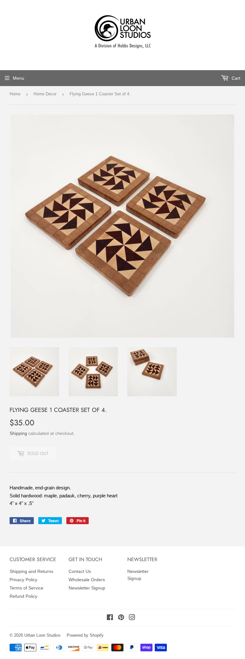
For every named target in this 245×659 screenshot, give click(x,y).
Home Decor (44, 94)
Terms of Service (26, 587)
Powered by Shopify (85, 635)
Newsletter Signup (87, 587)
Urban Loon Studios (42, 635)
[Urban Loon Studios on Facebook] (110, 618)
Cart (235, 78)
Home (15, 94)
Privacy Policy (23, 579)
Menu (18, 78)
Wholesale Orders (87, 579)
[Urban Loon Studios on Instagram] (132, 618)
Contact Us (80, 571)
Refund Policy (23, 596)
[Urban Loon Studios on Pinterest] (121, 618)
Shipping (18, 433)
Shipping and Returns (31, 571)
